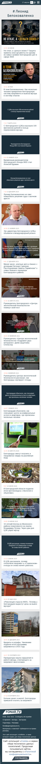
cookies (21, 734)
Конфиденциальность (11, 726)
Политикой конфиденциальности (22, 753)
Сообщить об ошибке (23, 717)
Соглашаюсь (21, 758)
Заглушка (22, 720)
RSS (4, 717)
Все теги (10, 717)
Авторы (15, 720)
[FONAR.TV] (7, 3)
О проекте (7, 720)
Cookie (24, 741)
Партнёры (7, 723)
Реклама (15, 723)
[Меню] (38, 2)
